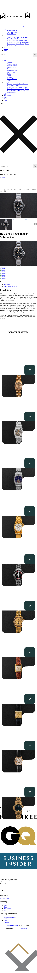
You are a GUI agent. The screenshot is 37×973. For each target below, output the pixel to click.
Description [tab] (7, 284)
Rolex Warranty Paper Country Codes (18, 44)
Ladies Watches (11, 34)
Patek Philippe (11, 72)
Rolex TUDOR (11, 45)
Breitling (9, 77)
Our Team (6, 49)
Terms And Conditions (10, 917)
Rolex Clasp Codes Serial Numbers (17, 40)
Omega (9, 75)
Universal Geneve (12, 79)
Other (8, 80)
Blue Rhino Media (21, 928)
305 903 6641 (4, 898)
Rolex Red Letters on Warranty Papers (18, 42)
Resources (6, 35)
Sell (4, 47)
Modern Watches (12, 32)
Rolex (9, 69)
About (5, 97)
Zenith (9, 74)
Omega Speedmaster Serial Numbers (17, 37)
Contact (5, 50)
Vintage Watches (12, 30)
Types (5, 190)
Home (1, 190)
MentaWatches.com (12, 925)
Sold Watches (7, 95)
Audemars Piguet (12, 70)
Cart (5, 910)
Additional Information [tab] (10, 286)
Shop (5, 29)
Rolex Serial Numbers (13, 39)
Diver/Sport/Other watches (14, 190)
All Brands (10, 62)
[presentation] (1, 224)
